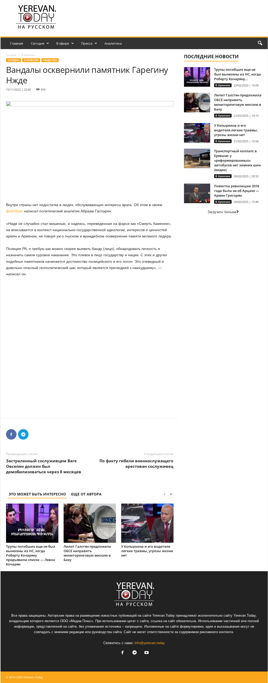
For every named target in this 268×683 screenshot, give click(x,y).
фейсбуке (14, 211)
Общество (50, 60)
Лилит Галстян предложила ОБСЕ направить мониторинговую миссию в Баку (87, 553)
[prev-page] (164, 494)
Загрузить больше (222, 212)
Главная (16, 43)
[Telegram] (23, 434)
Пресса (86, 43)
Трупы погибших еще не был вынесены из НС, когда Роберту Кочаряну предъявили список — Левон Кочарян (30, 555)
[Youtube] (146, 653)
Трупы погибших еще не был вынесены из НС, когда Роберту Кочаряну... (237, 74)
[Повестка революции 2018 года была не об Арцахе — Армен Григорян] (197, 193)
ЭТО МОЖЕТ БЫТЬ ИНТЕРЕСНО (37, 494)
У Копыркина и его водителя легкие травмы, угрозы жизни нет (147, 551)
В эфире (62, 43)
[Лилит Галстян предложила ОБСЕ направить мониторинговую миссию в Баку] (90, 523)
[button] (260, 43)
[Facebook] (11, 434)
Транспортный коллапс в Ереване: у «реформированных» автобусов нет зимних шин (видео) (237, 160)
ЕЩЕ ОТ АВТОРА (86, 494)
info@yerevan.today (150, 643)
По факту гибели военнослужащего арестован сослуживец (136, 463)
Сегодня (37, 43)
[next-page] (171, 494)
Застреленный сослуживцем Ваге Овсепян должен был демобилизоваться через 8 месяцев (43, 466)
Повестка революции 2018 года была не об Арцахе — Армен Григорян (236, 191)
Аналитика (113, 43)
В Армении (31, 60)
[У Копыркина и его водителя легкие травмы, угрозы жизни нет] (147, 523)
